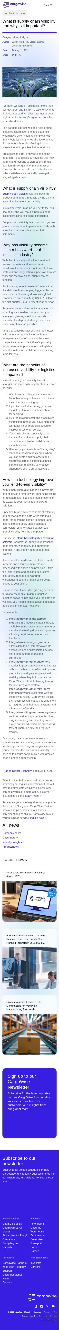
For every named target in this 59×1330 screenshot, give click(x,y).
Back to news (17, 13)
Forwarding (37, 1223)
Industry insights (12, 842)
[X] (20, 55)
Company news (11, 833)
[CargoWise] (14, 5)
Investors (35, 1263)
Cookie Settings (49, 1320)
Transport (36, 1243)
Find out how (36, 818)
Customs (35, 1227)
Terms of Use (50, 1312)
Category (6, 37)
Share (5, 55)
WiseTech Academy (14, 1266)
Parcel (34, 1247)
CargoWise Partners (14, 1263)
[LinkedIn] (13, 55)
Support (7, 1270)
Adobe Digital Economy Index (21, 771)
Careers (35, 1266)
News (5, 1278)
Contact (7, 1282)
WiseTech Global (39, 1257)
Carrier (34, 1251)
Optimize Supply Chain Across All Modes (12, 1227)
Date (4, 50)
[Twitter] (47, 1305)
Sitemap (37, 1312)
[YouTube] (54, 1305)
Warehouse (37, 1231)
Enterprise (36, 1239)
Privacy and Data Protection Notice (39, 1316)
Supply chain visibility (15, 193)
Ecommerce (37, 1235)
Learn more (32, 795)
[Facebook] (16, 55)
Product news (10, 846)
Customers (8, 837)
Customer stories (12, 1274)
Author (5, 42)
